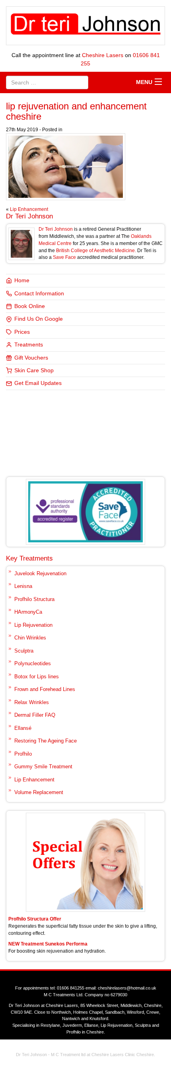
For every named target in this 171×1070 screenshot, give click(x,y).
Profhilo (23, 754)
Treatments (28, 345)
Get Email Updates (38, 383)
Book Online (29, 306)
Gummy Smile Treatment (43, 766)
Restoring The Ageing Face (45, 741)
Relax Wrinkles (31, 702)
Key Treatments (29, 558)
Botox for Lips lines (36, 677)
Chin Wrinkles (30, 638)
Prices (22, 332)
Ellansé (22, 728)
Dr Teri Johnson (29, 216)
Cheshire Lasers (102, 55)
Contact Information (39, 294)
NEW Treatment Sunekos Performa (47, 944)
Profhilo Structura (34, 599)
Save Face (64, 257)
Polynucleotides (32, 663)
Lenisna (23, 586)
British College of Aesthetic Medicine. (96, 250)
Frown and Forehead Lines (44, 689)
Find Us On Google (38, 319)
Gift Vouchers (31, 358)
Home (21, 280)
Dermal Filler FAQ (34, 715)
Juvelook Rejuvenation (40, 573)
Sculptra (23, 651)
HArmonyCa (28, 612)
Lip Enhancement (29, 209)
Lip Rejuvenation (33, 625)
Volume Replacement (38, 792)
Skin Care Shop (34, 370)
